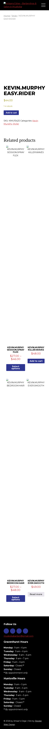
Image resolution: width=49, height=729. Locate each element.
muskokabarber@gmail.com (18, 636)
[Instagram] (6, 631)
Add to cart (11, 113)
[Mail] (25, 631)
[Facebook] (12, 631)
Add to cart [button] (36, 361)
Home (7, 16)
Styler (14, 16)
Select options (15, 367)
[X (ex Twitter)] (19, 631)
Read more (36, 594)
